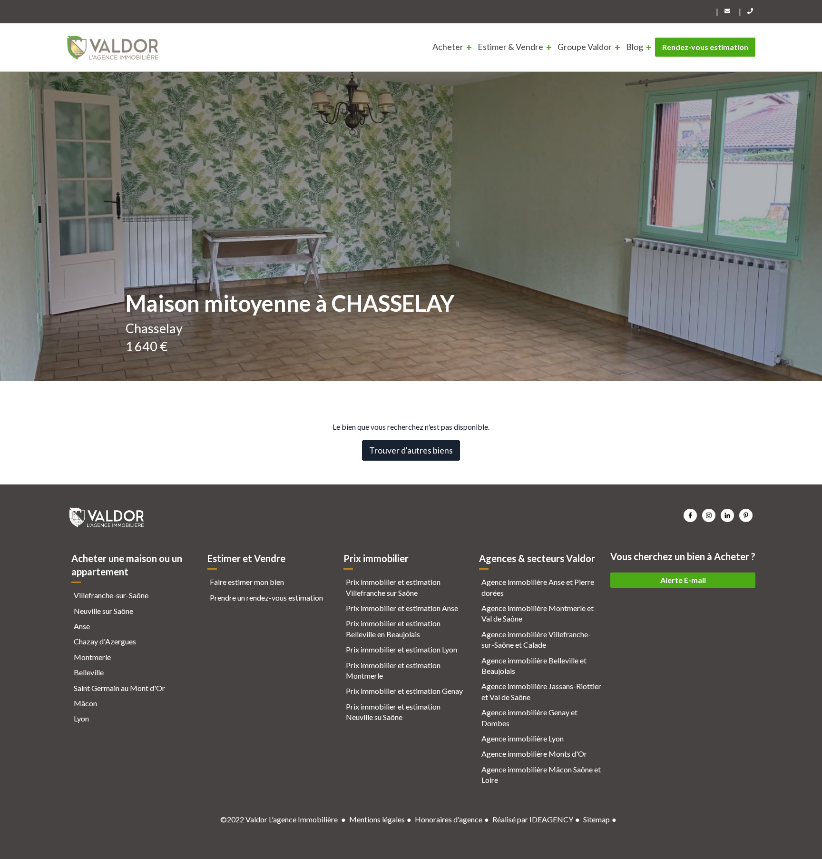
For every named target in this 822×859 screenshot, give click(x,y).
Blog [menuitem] (634, 46)
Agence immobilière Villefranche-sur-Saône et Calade (536, 639)
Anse (82, 626)
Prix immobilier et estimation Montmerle (393, 670)
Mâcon (85, 703)
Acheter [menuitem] (447, 46)
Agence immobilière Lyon (522, 738)
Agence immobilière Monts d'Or (534, 753)
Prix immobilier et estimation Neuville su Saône (393, 711)
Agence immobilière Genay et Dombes (529, 717)
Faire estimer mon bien (247, 581)
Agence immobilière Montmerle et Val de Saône (537, 613)
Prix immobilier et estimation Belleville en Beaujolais (393, 628)
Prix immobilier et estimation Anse (402, 607)
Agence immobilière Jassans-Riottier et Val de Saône (541, 691)
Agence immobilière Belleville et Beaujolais (534, 665)
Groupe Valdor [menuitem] (585, 46)
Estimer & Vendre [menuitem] (510, 46)
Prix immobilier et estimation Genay (404, 690)
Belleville (89, 672)
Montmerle (92, 657)
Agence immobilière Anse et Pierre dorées (537, 587)
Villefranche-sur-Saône (111, 595)
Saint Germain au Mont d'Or (119, 687)
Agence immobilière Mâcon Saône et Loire (541, 774)
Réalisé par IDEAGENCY (532, 819)
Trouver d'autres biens (411, 450)
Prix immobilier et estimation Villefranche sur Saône (393, 587)
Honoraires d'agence (448, 819)
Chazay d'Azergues (105, 641)
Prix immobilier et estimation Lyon (401, 649)
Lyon (81, 718)
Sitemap (596, 819)
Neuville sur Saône (103, 610)
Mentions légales (377, 819)
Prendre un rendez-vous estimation (266, 597)
